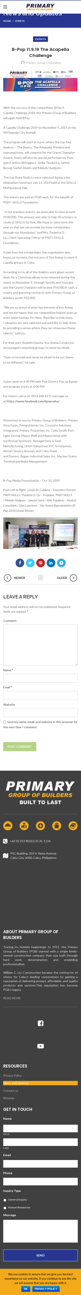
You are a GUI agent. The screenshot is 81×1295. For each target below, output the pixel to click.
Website (9, 704)
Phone (8, 1173)
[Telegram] (61, 563)
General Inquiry (17, 1199)
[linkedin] (51, 563)
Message (10, 1215)
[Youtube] (41, 1046)
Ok (26, 1288)
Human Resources (19, 1207)
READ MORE (12, 998)
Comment (10, 620)
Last (6, 1147)
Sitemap (8, 1098)
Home (7, 20)
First (6, 1134)
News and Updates (16, 1083)
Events (20, 20)
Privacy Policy (12, 1075)
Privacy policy (46, 1288)
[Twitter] (30, 563)
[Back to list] (40, 578)
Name (8, 670)
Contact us (10, 1090)
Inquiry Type (13, 1191)
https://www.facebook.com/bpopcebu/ (33, 401)
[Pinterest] (40, 563)
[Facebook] (20, 563)
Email (7, 687)
